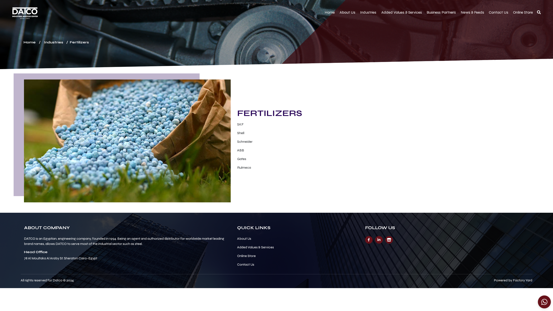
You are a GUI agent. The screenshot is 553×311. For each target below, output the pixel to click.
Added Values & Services (401, 12)
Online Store (523, 12)
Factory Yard (522, 280)
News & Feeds (472, 12)
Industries (368, 12)
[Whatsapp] (544, 301)
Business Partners (441, 12)
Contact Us (498, 12)
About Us (347, 12)
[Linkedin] (379, 240)
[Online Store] (389, 240)
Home (330, 12)
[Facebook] (369, 240)
